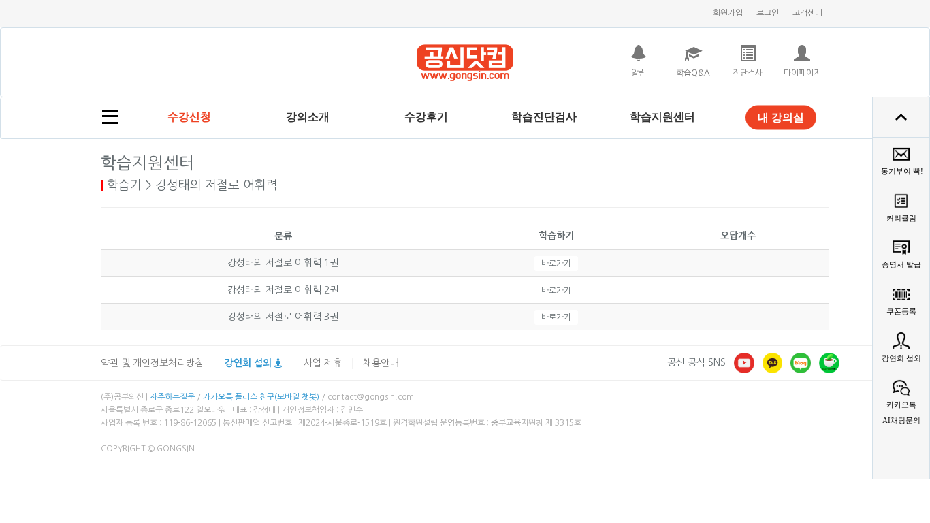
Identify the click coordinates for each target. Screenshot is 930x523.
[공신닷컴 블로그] (800, 362)
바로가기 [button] (556, 263)
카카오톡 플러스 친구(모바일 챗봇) (261, 397)
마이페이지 (802, 73)
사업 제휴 (323, 363)
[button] (308, 117)
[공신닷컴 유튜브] (744, 362)
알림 (638, 73)
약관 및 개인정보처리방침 (152, 363)
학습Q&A (693, 73)
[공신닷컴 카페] (829, 362)
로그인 (767, 13)
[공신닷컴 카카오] (773, 362)
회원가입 (728, 13)
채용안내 (380, 363)
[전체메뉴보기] (110, 117)
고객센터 (807, 13)
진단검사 (748, 73)
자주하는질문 (172, 397)
